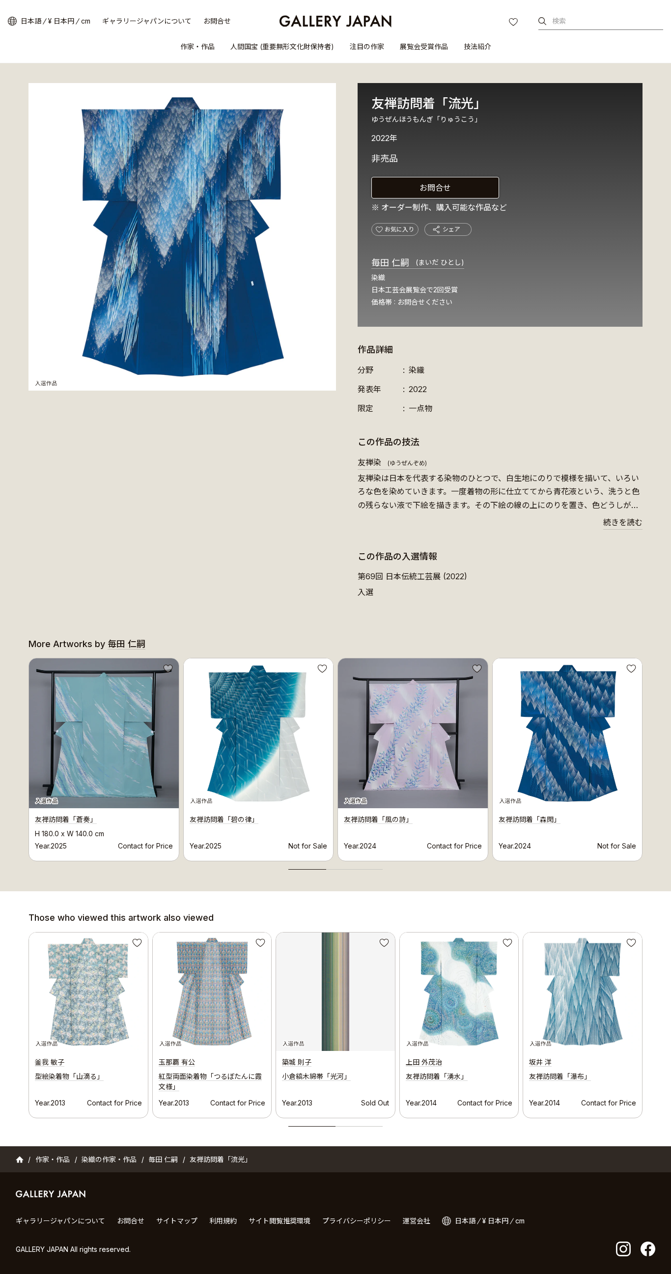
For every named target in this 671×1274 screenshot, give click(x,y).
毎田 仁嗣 (417, 262)
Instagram (623, 1249)
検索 (559, 21)
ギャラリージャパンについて (147, 21)
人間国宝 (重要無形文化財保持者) (282, 46)
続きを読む (623, 522)
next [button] (642, 756)
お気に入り (514, 23)
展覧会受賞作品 (424, 46)
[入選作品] (182, 237)
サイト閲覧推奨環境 (279, 1221)
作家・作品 (197, 46)
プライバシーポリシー (356, 1221)
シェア (451, 229)
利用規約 (223, 1221)
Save (167, 670)
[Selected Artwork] (88, 992)
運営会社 (416, 1221)
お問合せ (217, 21)
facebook (648, 1249)
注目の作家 (367, 46)
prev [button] (28, 756)
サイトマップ (176, 1221)
